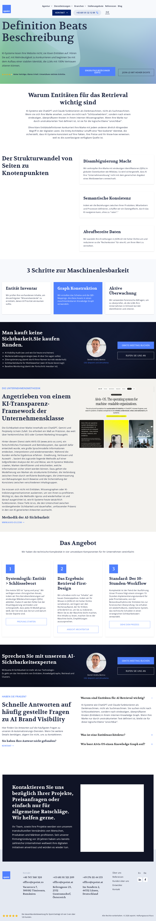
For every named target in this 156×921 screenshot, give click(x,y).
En (139, 873)
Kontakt (116, 889)
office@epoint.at (63, 882)
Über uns (116, 872)
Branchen (79, 6)
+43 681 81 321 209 (63, 877)
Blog (120, 6)
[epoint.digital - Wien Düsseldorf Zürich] (6, 8)
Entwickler (117, 885)
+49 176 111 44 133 (93, 877)
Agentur (46, 6)
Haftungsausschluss (145, 915)
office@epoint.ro (33, 882)
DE (107, 12)
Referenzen (110, 6)
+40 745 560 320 (32, 877)
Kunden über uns (120, 881)
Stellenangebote (95, 6)
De (145, 873)
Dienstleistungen (62, 6)
